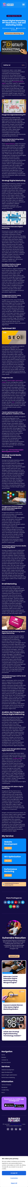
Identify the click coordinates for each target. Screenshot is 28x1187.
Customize (14, 1178)
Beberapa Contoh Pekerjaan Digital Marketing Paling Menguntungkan (10, 979)
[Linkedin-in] (16, 1129)
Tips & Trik (14, 16)
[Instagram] (12, 1129)
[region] (14, 1171)
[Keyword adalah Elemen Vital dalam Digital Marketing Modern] (14, 995)
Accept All (14, 1173)
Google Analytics (17, 758)
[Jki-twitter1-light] (20, 1129)
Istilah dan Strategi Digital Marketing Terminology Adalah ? (12, 1034)
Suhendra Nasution (16, 1124)
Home (9, 16)
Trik (19, 16)
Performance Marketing (12, 33)
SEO (13, 402)
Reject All (14, 1183)
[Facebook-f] (8, 1129)
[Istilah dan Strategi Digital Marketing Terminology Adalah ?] (14, 1022)
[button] (23, 4)
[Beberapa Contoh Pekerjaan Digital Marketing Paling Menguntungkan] (14, 967)
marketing (8, 883)
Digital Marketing (10, 144)
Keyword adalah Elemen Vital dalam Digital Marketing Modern (13, 1007)
